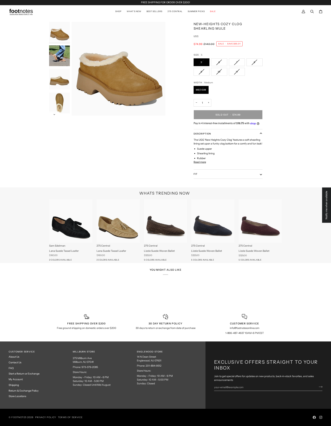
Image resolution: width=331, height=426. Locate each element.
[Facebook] (314, 417)
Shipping (14, 385)
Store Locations (17, 396)
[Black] (57, 260)
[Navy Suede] (165, 260)
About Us (14, 356)
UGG (196, 36)
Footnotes (19, 417)
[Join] (319, 386)
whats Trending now (164, 193)
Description (202, 133)
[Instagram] (320, 417)
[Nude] (152, 260)
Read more (200, 162)
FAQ (11, 368)
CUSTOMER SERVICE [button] (22, 351)
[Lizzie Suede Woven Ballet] (165, 221)
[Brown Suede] (171, 260)
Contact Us (15, 362)
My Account (16, 379)
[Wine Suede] (158, 260)
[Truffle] (51, 260)
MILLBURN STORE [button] (84, 351)
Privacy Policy (45, 417)
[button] (118, 11)
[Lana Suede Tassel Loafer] (70, 221)
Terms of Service (70, 417)
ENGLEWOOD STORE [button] (150, 351)
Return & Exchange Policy (24, 390)
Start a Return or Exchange (24, 373)
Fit (196, 174)
